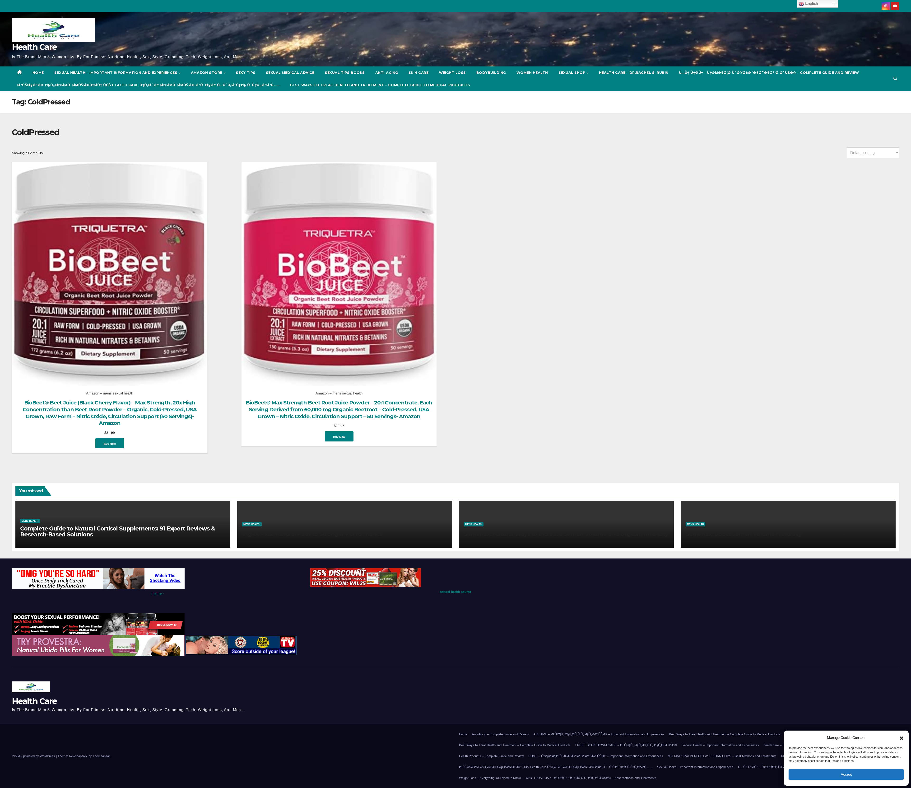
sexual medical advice (290, 72)
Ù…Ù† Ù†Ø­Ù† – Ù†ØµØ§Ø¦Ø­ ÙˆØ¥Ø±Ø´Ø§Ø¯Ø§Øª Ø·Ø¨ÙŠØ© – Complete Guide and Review (769, 72)
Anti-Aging (386, 72)
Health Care (34, 47)
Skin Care (419, 72)
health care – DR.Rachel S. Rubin (634, 72)
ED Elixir (157, 594)
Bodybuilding (491, 72)
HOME (38, 72)
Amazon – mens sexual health (109, 393)
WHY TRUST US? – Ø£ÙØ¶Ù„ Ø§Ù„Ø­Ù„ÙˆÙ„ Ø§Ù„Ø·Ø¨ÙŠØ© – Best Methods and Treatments (590, 778)
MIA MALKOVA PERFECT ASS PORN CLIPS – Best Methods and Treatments (722, 756)
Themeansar (101, 756)
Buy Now (110, 444)
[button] (901, 737)
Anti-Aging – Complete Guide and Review (500, 734)
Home (463, 734)
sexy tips (246, 72)
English (811, 3)
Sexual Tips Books (345, 72)
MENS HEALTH (30, 521)
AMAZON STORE (207, 72)
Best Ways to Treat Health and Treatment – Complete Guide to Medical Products (380, 85)
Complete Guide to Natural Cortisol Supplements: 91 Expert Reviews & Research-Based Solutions (117, 531)
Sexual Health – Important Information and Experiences (116, 72)
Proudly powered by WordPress (34, 756)
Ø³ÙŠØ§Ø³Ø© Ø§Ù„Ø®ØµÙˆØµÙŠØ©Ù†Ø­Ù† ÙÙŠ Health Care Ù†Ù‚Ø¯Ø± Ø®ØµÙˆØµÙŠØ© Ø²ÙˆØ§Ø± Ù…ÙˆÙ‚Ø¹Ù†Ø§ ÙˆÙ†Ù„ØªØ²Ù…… (148, 85)
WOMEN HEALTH (532, 72)
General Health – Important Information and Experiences (720, 745)
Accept (846, 774)
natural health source (455, 592)
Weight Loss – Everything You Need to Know (490, 778)
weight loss (452, 72)
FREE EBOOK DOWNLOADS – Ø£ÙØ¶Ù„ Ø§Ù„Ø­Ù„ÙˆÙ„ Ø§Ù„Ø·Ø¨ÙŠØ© (626, 745)
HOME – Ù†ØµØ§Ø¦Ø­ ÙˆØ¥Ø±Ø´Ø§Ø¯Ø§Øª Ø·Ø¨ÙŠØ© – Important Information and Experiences (595, 756)
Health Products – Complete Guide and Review (491, 756)
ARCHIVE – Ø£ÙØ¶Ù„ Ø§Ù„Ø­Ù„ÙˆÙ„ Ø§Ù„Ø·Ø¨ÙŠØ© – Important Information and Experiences (598, 734)
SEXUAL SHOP (572, 72)
